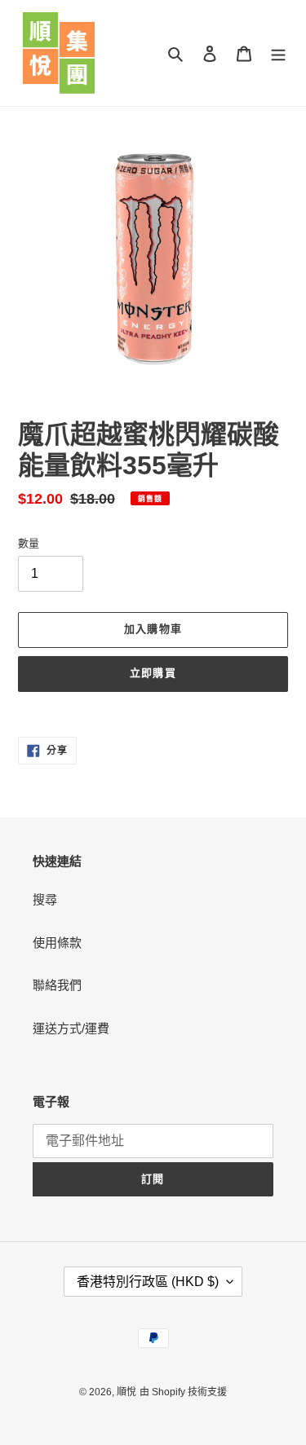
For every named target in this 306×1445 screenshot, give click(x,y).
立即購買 (152, 673)
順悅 (126, 1392)
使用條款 (57, 942)
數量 (28, 543)
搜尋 (45, 899)
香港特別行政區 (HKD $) (148, 1282)
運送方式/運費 (71, 1028)
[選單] (278, 53)
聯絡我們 (57, 985)
